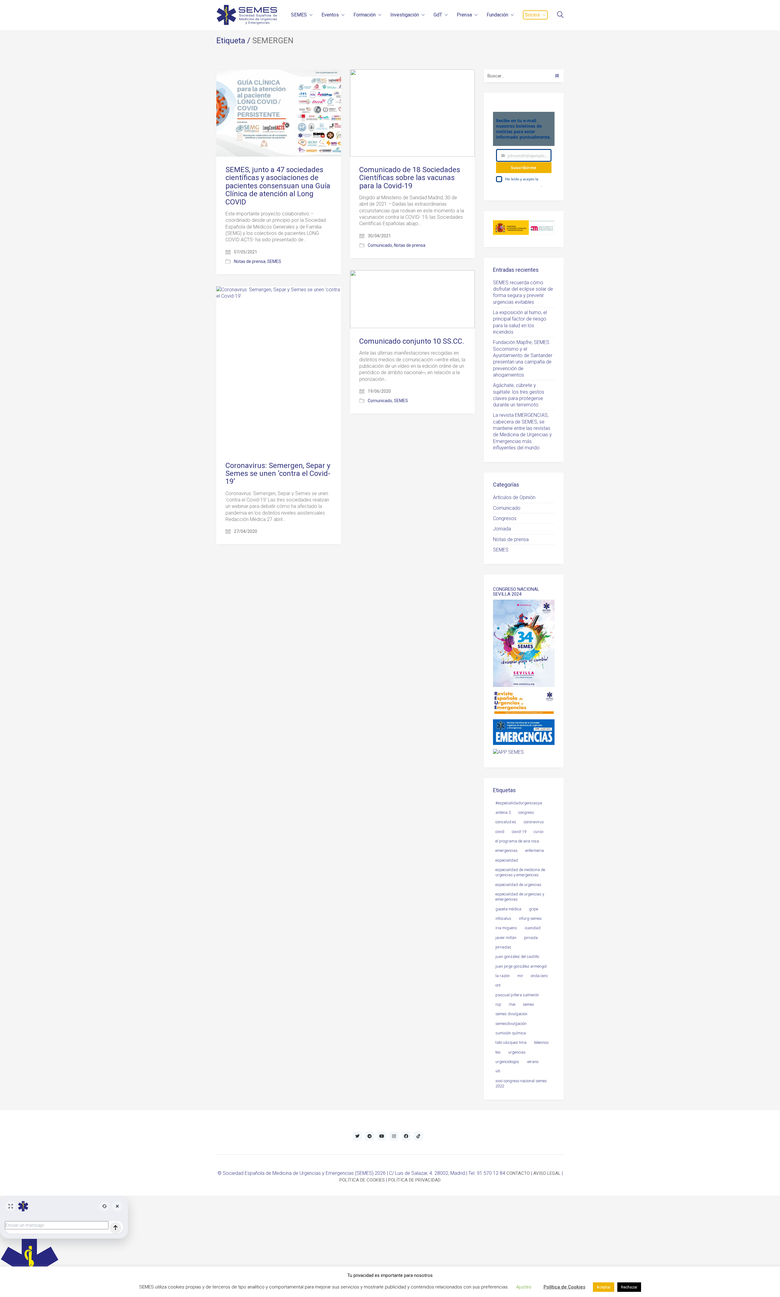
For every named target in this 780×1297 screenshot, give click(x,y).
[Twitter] (357, 1136)
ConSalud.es (505, 822)
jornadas (503, 947)
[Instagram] (394, 1136)
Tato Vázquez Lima (510, 1042)
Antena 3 (503, 812)
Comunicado (380, 245)
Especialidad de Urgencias (518, 884)
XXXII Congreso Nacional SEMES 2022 (521, 1083)
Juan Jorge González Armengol (521, 966)
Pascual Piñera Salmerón (517, 995)
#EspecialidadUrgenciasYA (518, 803)
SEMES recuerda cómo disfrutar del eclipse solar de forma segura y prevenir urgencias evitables (523, 292)
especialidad (506, 860)
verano (532, 1061)
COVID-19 (519, 831)
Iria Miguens (506, 928)
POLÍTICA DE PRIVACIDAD (414, 1180)
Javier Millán (505, 937)
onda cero (539, 975)
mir (520, 975)
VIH (497, 1071)
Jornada (502, 529)
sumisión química (510, 1033)
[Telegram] (369, 1136)
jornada (531, 937)
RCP (498, 1004)
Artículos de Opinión (514, 497)
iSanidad (533, 928)
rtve (512, 1004)
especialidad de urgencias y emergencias (519, 897)
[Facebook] (406, 1136)
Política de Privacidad (523, 185)
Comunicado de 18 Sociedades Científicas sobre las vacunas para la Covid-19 (409, 178)
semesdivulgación (510, 1023)
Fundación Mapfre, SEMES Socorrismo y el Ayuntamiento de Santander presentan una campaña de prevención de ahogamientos (522, 358)
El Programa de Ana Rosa (517, 841)
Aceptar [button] (604, 1287)
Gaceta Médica (508, 909)
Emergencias (506, 850)
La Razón (502, 975)
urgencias (517, 1052)
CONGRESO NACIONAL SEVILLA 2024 (516, 592)
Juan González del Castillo (517, 956)
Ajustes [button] (523, 1287)
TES (498, 1052)
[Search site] (560, 15)
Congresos (504, 518)
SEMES (274, 261)
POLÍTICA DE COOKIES (362, 1180)
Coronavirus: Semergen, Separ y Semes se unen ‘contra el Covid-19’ (277, 474)
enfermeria (534, 850)
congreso (526, 812)
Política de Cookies (564, 1287)
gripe (533, 909)
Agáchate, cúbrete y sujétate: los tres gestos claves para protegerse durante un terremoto (518, 395)
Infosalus (503, 918)
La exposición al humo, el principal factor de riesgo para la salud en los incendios (520, 322)
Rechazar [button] (629, 1287)
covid (499, 831)
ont (498, 985)
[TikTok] (418, 1136)
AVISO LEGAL (547, 1173)
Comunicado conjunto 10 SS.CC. (411, 341)
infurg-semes (530, 918)
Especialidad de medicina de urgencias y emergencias (520, 872)
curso (538, 831)
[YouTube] (381, 1136)
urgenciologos (507, 1061)
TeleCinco (541, 1042)
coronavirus (534, 822)
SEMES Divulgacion (511, 1014)
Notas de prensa (249, 261)
